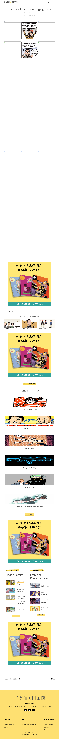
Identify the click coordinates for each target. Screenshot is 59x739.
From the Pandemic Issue (39, 576)
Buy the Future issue (48, 722)
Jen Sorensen (30, 12)
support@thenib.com (32, 724)
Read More (50, 706)
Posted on (29, 15)
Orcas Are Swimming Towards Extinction (29, 507)
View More (29, 514)
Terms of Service (25, 734)
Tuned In (6, 328)
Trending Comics (29, 390)
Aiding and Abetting (29, 468)
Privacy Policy (34, 734)
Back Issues (46, 727)
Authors (6, 727)
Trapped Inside (29, 448)
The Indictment (29, 429)
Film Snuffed (29, 487)
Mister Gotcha (21, 610)
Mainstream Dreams (44, 328)
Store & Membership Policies (28, 722)
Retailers (46, 729)
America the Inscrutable (29, 409)
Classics (6, 722)
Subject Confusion (27, 328)
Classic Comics (14, 574)
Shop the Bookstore (48, 724)
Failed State (45, 586)
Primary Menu (51, 2)
